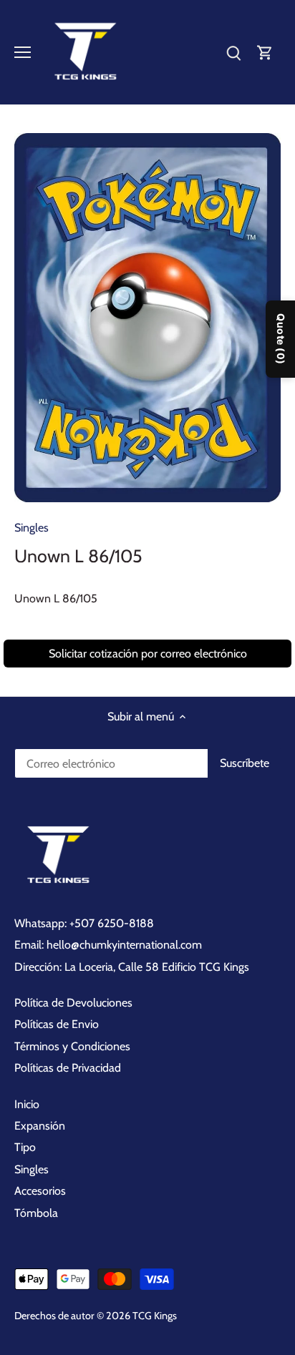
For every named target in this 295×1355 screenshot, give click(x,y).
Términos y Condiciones (72, 1046)
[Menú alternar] (22, 52)
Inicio (26, 1104)
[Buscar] (233, 52)
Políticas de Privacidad (67, 1068)
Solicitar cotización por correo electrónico (148, 653)
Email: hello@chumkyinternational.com (108, 945)
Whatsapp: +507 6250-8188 (84, 923)
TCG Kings (154, 1315)
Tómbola (36, 1213)
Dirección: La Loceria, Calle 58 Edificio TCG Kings (131, 967)
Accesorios (40, 1191)
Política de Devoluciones (73, 1002)
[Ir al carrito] (265, 52)
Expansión (39, 1126)
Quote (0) (281, 338)
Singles (31, 527)
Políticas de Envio (56, 1024)
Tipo (25, 1147)
